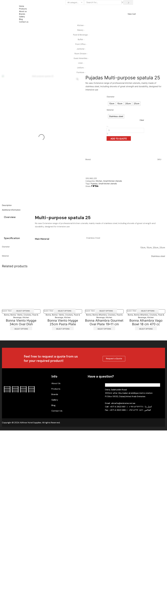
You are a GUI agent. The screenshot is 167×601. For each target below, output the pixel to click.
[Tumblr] (31, 389)
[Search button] (128, 2)
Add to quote (119, 138)
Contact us (23, 22)
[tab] (83, 205)
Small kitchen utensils (108, 183)
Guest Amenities (80, 58)
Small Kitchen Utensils (112, 181)
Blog (21, 19)
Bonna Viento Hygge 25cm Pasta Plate (62, 322)
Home (21, 6)
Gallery (22, 16)
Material (110, 110)
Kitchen (80, 25)
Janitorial (80, 49)
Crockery (27, 315)
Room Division (80, 53)
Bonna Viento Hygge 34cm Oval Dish (21, 322)
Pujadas (94, 183)
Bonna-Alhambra (100, 315)
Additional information (11, 210)
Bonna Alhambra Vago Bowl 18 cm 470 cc (145, 322)
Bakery (80, 30)
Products (23, 9)
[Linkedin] (23, 389)
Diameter (110, 97)
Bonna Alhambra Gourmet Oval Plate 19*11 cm (104, 322)
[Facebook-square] (7, 389)
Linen (80, 63)
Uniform (80, 68)
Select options (23, 311)
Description (7, 205)
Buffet (80, 39)
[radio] (111, 104)
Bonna (6, 315)
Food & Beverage (80, 35)
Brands (22, 14)
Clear (142, 120)
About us (23, 11)
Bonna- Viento (16, 315)
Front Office (80, 44)
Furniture (80, 72)
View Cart (132, 14)
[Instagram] (15, 389)
